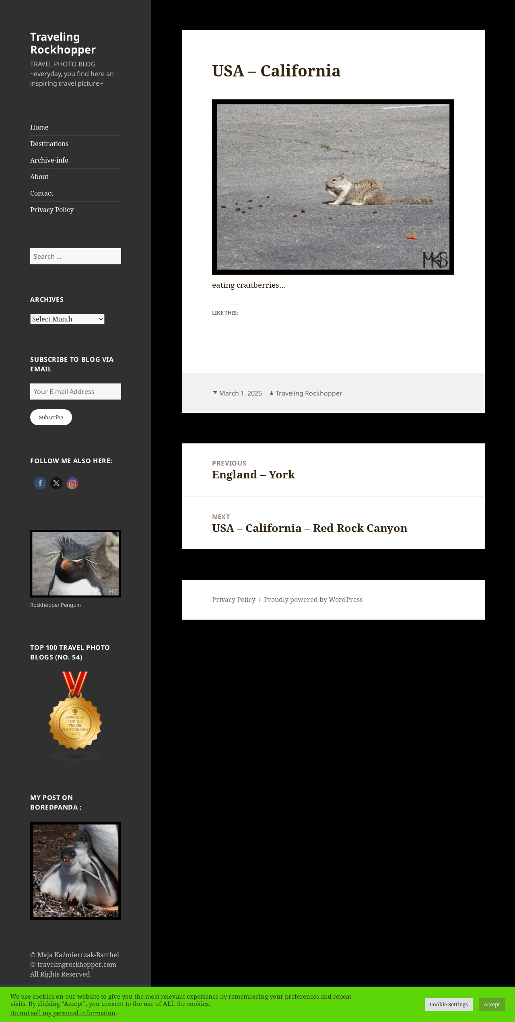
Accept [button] (492, 1004)
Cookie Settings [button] (449, 1004)
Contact (42, 193)
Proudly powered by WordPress (313, 599)
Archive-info (49, 160)
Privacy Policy (52, 209)
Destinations (49, 143)
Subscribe (51, 417)
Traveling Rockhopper (63, 43)
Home (39, 127)
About (39, 176)
